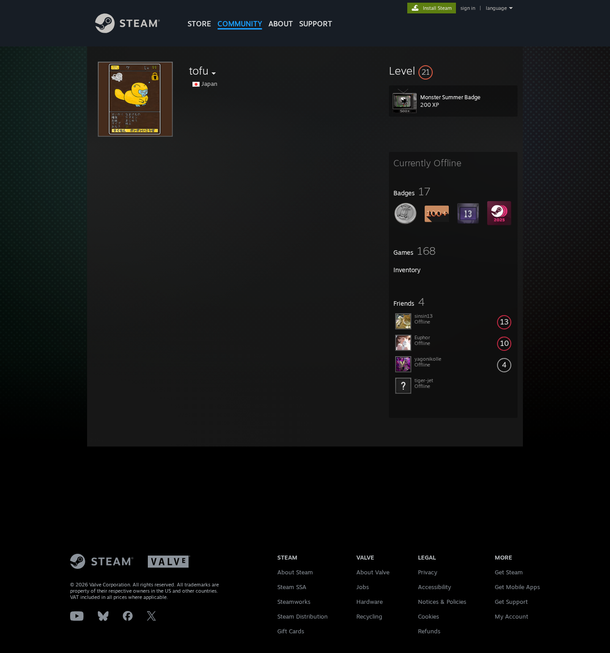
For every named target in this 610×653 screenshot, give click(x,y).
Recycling (369, 616)
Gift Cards (290, 631)
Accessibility (434, 586)
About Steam (295, 572)
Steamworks (293, 601)
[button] (453, 71)
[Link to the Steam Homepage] (127, 30)
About (280, 23)
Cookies (428, 616)
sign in (467, 8)
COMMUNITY (239, 23)
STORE (199, 23)
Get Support (511, 601)
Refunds (429, 631)
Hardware (369, 601)
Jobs (362, 586)
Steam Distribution (302, 616)
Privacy (427, 572)
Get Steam (509, 572)
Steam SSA (291, 586)
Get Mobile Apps (517, 586)
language (496, 8)
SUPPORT (315, 23)
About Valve (372, 572)
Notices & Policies (442, 601)
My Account (511, 616)
